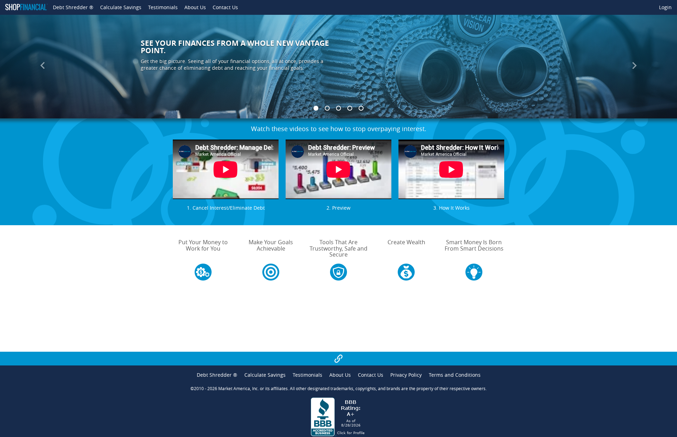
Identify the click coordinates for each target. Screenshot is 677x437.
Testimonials (163, 7)
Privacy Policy (406, 374)
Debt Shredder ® (73, 7)
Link (338, 358)
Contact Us (225, 7)
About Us (195, 7)
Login (665, 7)
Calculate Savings (120, 7)
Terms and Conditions (455, 374)
